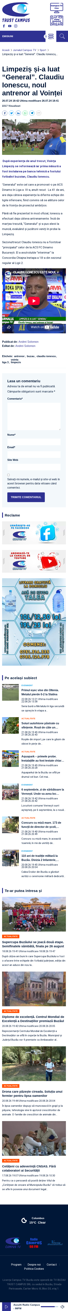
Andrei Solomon (28, 341)
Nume (11, 434)
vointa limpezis (16, 361)
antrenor (19, 356)
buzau (31, 356)
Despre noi (34, 1264)
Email (11, 447)
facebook (3, 26)
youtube (9, 26)
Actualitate (28, 719)
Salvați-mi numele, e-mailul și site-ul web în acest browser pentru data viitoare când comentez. (33, 483)
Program (16, 1264)
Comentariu (15, 398)
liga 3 (5, 362)
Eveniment (27, 685)
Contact (52, 1264)
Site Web (12, 459)
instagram (15, 26)
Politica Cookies (34, 1268)
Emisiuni (7, 36)
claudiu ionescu (46, 356)
